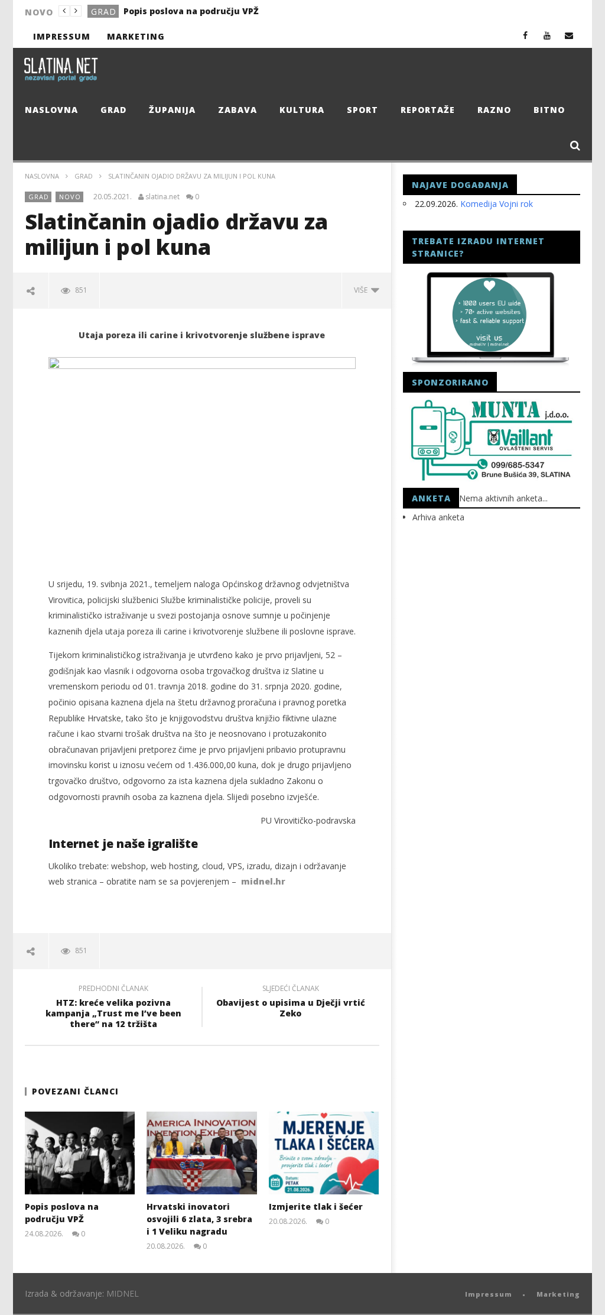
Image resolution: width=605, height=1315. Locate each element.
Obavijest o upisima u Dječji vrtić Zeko (290, 1003)
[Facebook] (525, 35)
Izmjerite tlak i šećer (316, 1206)
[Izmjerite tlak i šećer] (324, 1153)
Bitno (549, 109)
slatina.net (162, 197)
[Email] (569, 35)
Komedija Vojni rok (496, 203)
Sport (362, 109)
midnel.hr (263, 881)
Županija (172, 109)
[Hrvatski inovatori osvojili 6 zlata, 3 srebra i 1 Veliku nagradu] (202, 1153)
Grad (103, 11)
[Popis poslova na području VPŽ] (80, 1153)
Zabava (237, 109)
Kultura (301, 109)
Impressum (61, 36)
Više (362, 290)
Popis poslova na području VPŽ (191, 11)
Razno (494, 109)
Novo (70, 196)
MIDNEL (122, 1293)
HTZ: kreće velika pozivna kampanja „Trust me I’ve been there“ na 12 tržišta (113, 1008)
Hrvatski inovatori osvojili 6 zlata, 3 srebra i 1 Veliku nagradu (199, 1219)
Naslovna (51, 109)
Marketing (136, 36)
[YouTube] (547, 35)
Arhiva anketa (438, 517)
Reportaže (428, 109)
